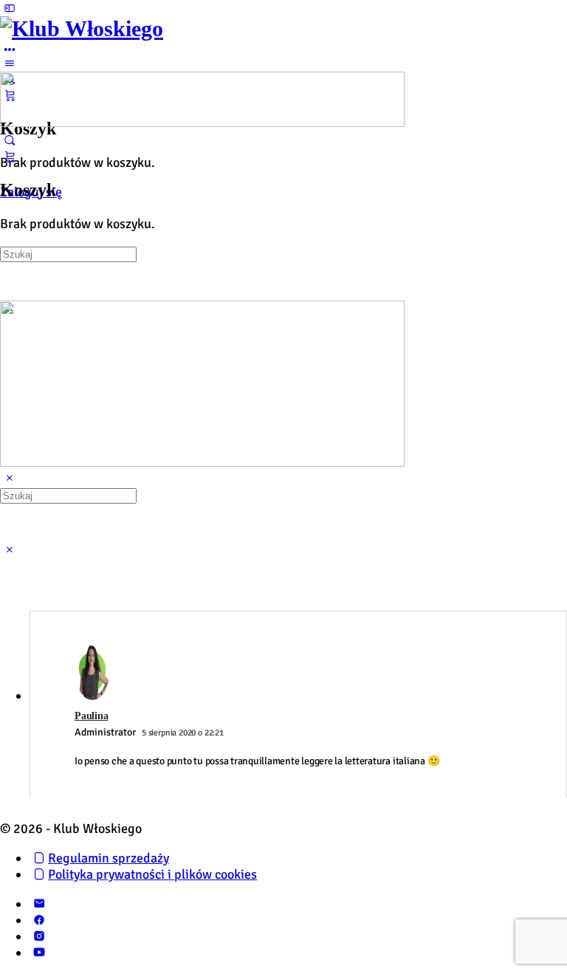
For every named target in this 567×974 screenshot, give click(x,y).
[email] (39, 903)
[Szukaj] (9, 140)
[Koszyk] (9, 156)
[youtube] (39, 952)
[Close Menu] (9, 478)
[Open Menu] (9, 63)
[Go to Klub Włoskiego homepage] (81, 28)
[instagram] (39, 936)
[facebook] (39, 920)
